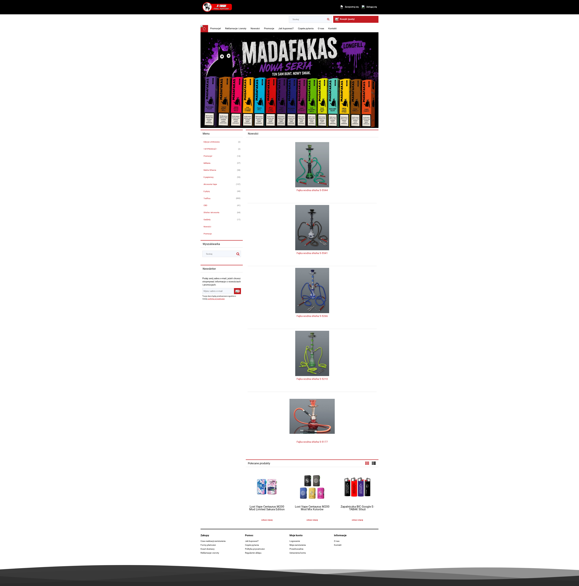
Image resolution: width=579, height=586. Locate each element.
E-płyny (207, 191)
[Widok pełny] (374, 463)
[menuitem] (215, 28)
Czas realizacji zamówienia (213, 541)
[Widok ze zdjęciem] (367, 463)
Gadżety (207, 219)
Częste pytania (252, 545)
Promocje (208, 234)
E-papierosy (209, 177)
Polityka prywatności (255, 549)
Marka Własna (210, 170)
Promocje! (208, 156)
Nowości (207, 227)
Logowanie (295, 541)
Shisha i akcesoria (211, 212)
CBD (205, 205)
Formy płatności (208, 545)
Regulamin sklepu (253, 553)
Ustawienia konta (298, 553)
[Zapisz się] (237, 291)
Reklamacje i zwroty (210, 553)
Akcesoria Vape (210, 184)
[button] (267, 520)
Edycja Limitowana (212, 142)
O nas (336, 541)
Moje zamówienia (298, 545)
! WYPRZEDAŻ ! (210, 149)
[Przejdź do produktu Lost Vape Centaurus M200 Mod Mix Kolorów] (312, 487)
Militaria (207, 163)
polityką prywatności (216, 299)
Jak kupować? (252, 541)
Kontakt (338, 545)
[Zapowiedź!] (289, 80)
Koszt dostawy (208, 549)
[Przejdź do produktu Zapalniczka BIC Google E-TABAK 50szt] (357, 487)
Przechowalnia (296, 549)
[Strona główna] (217, 7)
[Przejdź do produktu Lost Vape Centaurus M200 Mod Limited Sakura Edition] (267, 487)
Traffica (207, 198)
